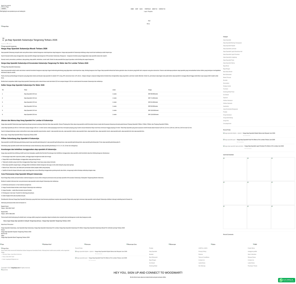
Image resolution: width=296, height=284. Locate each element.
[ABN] (273, 244)
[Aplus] (231, 244)
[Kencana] (105, 244)
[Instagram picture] (235, 169)
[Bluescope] (189, 244)
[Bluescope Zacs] (147, 244)
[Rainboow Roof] (62, 244)
